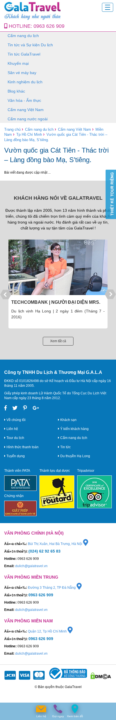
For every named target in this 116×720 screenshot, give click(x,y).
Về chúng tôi (16, 420)
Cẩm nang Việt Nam (26, 109)
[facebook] (5, 408)
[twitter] (14, 408)
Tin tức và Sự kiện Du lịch (30, 45)
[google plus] (36, 408)
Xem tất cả (58, 341)
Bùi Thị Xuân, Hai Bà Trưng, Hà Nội (55, 544)
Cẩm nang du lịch (23, 35)
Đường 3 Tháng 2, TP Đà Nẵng (52, 588)
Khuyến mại (18, 63)
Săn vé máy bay (22, 72)
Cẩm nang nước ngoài (28, 119)
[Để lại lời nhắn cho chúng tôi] (41, 709)
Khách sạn (68, 420)
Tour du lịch (15, 438)
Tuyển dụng (15, 456)
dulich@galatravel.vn (31, 566)
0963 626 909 (49, 26)
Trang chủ (12, 129)
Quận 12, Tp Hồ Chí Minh (48, 631)
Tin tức (65, 447)
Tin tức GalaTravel (24, 54)
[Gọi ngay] (58, 709)
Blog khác (16, 91)
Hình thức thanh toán (22, 447)
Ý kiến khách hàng (74, 429)
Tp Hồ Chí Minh (29, 134)
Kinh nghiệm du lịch (25, 82)
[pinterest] (25, 408)
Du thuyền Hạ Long (74, 456)
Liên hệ (12, 429)
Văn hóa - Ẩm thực (24, 100)
